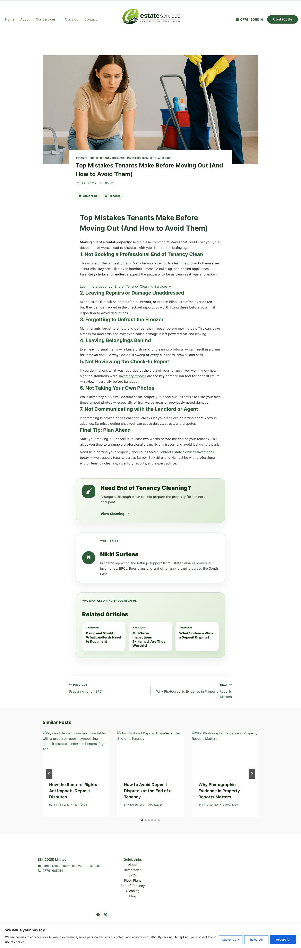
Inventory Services (140, 158)
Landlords (164, 158)
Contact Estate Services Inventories (186, 452)
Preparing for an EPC (85, 688)
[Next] (252, 774)
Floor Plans (132, 880)
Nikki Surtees (87, 182)
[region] (150, 936)
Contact (90, 19)
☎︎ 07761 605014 (249, 19)
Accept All (283, 939)
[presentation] (76, 753)
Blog (132, 896)
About (25, 19)
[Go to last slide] (49, 774)
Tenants (81, 158)
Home (9, 19)
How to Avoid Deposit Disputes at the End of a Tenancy (148, 791)
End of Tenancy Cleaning (107, 158)
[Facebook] (98, 914)
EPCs (133, 875)
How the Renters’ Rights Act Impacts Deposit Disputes (73, 791)
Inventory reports (132, 376)
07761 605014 (53, 871)
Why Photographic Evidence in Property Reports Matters (194, 691)
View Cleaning (112, 514)
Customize (229, 939)
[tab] (142, 820)
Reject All (256, 939)
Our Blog (71, 19)
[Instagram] (105, 914)
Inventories (132, 870)
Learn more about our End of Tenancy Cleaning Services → (126, 286)
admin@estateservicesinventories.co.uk (72, 866)
